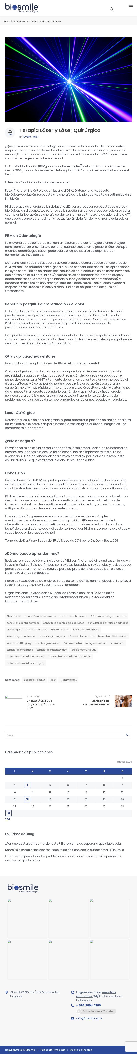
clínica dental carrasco (73, 616)
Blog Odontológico (19, 21)
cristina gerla (14, 629)
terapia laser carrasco (20, 649)
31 (8, 813)
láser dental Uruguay (19, 643)
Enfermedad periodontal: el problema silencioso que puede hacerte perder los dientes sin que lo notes (63, 858)
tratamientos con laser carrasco (26, 656)
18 (27, 799)
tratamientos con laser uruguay (26, 663)
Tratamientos (68, 680)
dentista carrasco (36, 629)
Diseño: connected (81, 1050)
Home (5, 21)
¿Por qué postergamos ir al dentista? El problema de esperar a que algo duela (63, 843)
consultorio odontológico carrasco (63, 623)
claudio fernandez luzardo (40, 616)
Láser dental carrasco (82, 636)
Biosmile (31, 1050)
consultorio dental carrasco (23, 623)
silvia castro (117, 643)
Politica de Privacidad (52, 1050)
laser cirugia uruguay (52, 636)
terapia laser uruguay (83, 649)
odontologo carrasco (47, 643)
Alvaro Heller (30, 136)
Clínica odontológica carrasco (109, 616)
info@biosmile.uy (89, 1018)
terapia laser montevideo (52, 649)
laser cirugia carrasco (86, 629)
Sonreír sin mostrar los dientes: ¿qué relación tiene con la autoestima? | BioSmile (64, 850)
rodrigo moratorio (95, 643)
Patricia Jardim (73, 643)
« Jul (7, 818)
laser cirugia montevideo (21, 636)
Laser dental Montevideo (112, 636)
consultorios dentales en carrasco (108, 623)
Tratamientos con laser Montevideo (70, 656)
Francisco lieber (60, 629)
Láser (53, 680)
